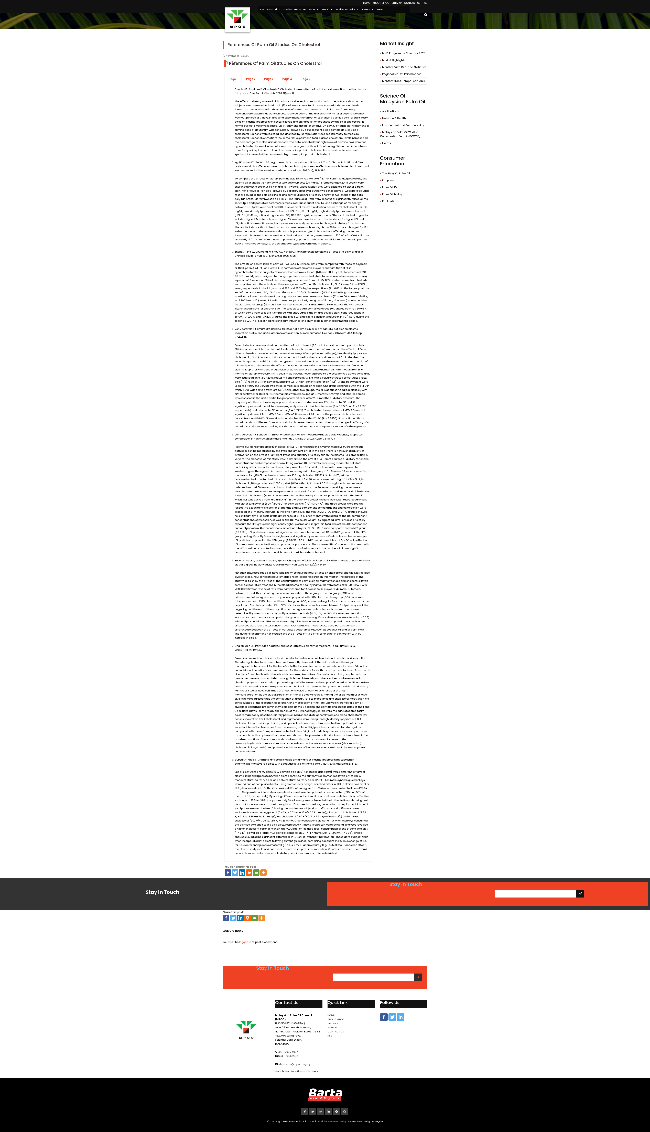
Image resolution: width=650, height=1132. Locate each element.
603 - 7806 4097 (288, 1052)
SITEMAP (397, 3)
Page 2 (250, 79)
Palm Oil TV (389, 187)
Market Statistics (345, 9)
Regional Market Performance (401, 74)
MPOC (325, 9)
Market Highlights (394, 60)
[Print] (249, 872)
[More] (263, 872)
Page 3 (269, 79)
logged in (245, 942)
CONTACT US (412, 3)
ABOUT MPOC (381, 3)
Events (366, 9)
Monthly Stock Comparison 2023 (403, 81)
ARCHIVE (333, 1023)
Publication (389, 201)
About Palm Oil (268, 9)
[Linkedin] (242, 872)
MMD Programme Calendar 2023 (403, 53)
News (380, 9)
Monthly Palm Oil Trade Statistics (404, 67)
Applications (390, 111)
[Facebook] (228, 872)
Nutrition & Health (394, 118)
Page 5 (305, 79)
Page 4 (287, 79)
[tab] (233, 79)
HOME (366, 3)
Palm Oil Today (392, 194)
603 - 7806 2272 (288, 1056)
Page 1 (233, 79)
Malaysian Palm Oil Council (299, 1121)
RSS (425, 3)
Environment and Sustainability (403, 125)
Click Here (312, 1071)
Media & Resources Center (299, 9)
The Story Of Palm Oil (396, 173)
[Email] (256, 872)
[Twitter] (235, 872)
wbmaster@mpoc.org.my (294, 1064)
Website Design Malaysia (367, 1121)
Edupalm (388, 180)
